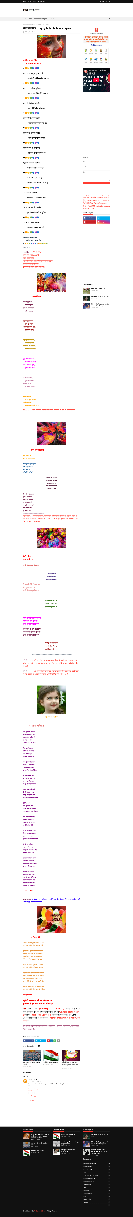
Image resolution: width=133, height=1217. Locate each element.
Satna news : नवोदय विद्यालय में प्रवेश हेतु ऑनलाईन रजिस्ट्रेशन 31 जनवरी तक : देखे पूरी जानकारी (95, 204)
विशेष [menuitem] (30, 19)
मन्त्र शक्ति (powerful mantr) (96, 1178)
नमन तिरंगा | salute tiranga (50, 1062)
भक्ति (97, 1172)
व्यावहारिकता (97, 1190)
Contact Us (107, 1214)
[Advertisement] (96, 126)
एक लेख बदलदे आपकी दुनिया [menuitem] (40, 19)
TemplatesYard (36, 1214)
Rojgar (30, 1090)
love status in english (33, 1089)
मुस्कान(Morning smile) (96, 1181)
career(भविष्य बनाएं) (96, 1193)
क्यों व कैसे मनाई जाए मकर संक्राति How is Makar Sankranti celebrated (70, 1064)
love (96, 1196)
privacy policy (41, 1)
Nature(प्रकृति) (96, 1199)
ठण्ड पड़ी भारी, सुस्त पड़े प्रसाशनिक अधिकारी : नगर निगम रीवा (96, 196)
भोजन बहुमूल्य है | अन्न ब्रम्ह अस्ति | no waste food (69, 1150)
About (29, 1)
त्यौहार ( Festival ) (31, 1036)
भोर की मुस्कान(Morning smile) (96, 1175)
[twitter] (103, 1)
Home (24, 1)
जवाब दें (30, 1093)
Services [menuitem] (52, 19)
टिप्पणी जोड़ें (31, 1100)
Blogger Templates (52, 1214)
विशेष (28, 24)
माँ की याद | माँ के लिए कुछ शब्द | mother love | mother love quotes (100, 305)
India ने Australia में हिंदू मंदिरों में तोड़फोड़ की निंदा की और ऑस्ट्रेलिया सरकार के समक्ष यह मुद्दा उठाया (96, 201)
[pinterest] (109, 1)
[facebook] (100, 1)
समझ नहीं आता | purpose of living (100, 296)
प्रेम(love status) (96, 1169)
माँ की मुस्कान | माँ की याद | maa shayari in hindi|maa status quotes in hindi (99, 1151)
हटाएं (33, 1093)
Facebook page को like (41, 1015)
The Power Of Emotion (40, 1211)
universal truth (97, 1205)
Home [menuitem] (25, 19)
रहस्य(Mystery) (97, 1184)
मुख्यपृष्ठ (24, 24)
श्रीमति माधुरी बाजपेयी (28, 32)
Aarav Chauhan (33, 1079)
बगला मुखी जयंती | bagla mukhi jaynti (31, 1063)
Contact (35, 1)
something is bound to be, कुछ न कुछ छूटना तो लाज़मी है (70, 1143)
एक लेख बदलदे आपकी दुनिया (97, 1163)
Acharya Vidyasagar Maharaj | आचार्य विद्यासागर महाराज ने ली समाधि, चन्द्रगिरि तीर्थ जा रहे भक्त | (40, 1136)
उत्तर (31, 1095)
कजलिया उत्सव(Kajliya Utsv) (98, 289)
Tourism (96, 1202)
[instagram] (106, 1)
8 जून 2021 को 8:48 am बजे (35, 1081)
